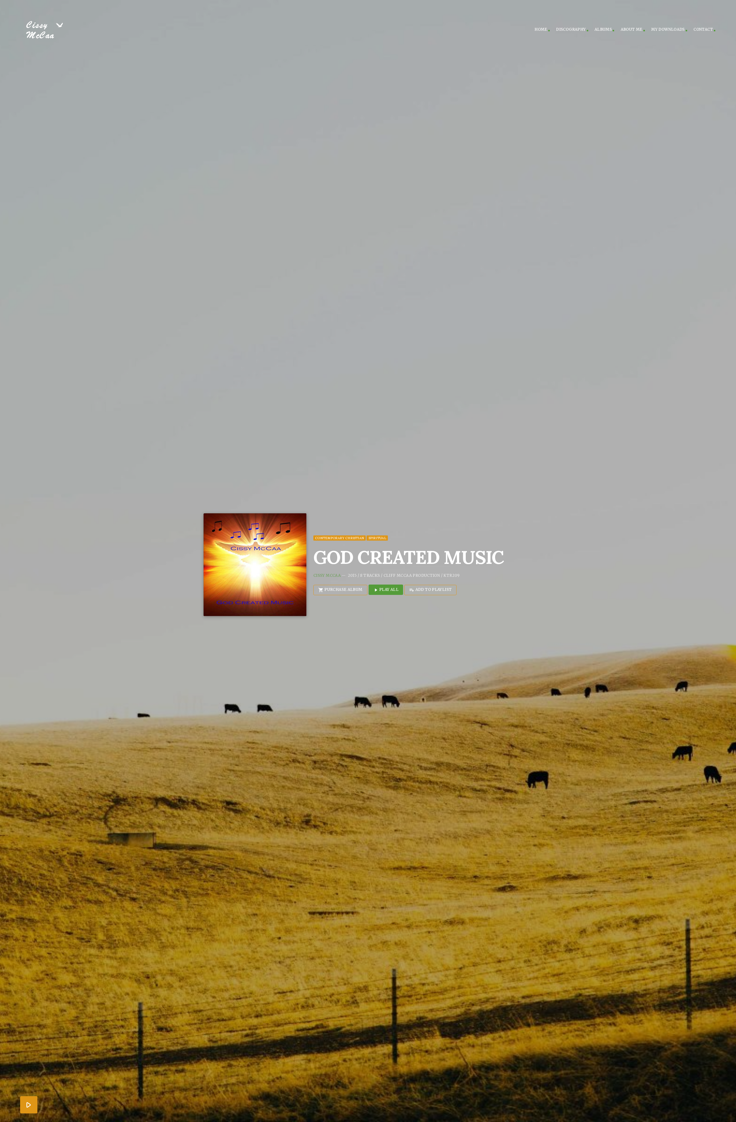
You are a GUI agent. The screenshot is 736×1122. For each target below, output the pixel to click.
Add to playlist (430, 589)
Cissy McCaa (327, 575)
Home (540, 29)
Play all (386, 589)
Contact (703, 29)
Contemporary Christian (339, 538)
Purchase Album (340, 589)
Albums (603, 29)
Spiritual (377, 538)
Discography (571, 29)
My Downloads (668, 29)
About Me (632, 29)
